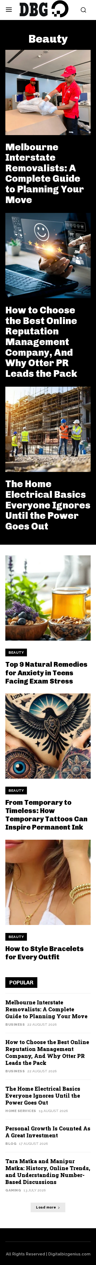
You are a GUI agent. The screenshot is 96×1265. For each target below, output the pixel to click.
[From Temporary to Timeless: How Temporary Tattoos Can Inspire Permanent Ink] (48, 736)
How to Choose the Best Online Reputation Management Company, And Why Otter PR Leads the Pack (41, 341)
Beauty (16, 652)
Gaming (13, 1190)
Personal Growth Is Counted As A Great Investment (47, 1132)
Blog (11, 1143)
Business (15, 1024)
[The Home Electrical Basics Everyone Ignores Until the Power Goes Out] (48, 429)
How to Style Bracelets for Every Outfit (44, 953)
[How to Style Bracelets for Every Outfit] (48, 882)
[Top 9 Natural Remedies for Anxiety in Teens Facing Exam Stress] (48, 598)
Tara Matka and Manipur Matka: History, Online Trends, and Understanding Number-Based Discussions (47, 1171)
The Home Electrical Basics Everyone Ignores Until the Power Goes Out (47, 505)
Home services (20, 1111)
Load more (46, 1207)
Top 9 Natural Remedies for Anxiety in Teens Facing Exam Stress (46, 672)
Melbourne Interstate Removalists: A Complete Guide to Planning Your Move (44, 173)
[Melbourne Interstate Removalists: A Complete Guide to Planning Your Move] (48, 92)
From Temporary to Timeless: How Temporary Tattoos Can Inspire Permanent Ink (46, 815)
